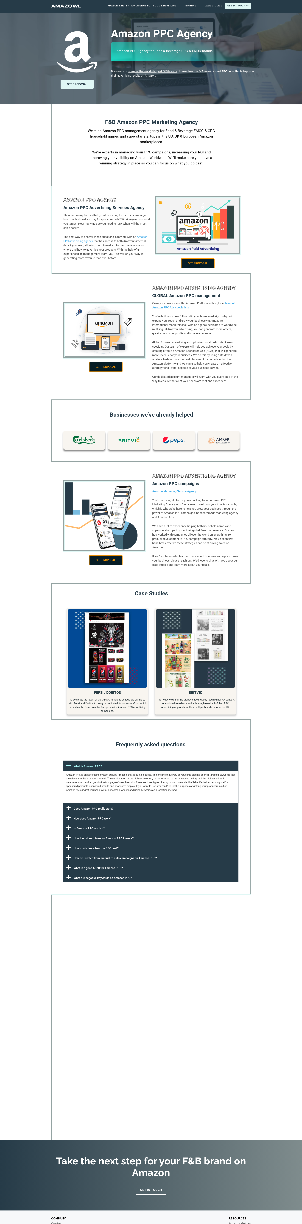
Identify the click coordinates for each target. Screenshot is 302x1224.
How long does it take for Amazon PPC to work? (104, 838)
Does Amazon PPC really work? (93, 808)
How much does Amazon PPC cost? (96, 848)
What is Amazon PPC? (88, 766)
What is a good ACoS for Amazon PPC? (98, 868)
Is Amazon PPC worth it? (89, 828)
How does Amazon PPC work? (93, 818)
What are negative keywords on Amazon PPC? (103, 878)
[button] (150, 765)
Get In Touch (151, 1189)
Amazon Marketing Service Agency (174, 491)
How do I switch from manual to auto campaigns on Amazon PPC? (115, 858)
